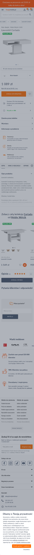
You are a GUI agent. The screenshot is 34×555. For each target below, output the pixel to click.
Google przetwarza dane (23, 542)
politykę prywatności (19, 540)
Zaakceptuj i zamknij (21, 546)
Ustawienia (26, 549)
